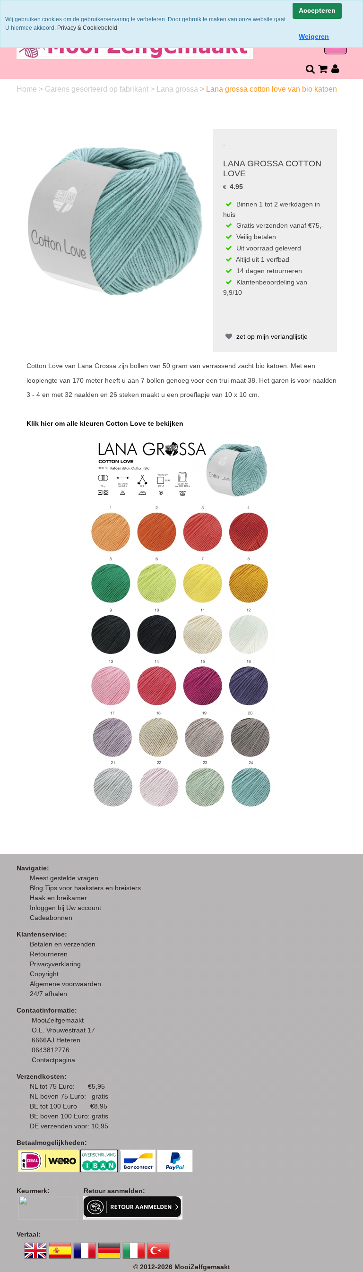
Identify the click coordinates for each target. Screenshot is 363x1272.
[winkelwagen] (322, 68)
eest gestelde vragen (66, 878)
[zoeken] (309, 68)
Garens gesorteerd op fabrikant (97, 89)
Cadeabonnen (51, 917)
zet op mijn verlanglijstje (271, 336)
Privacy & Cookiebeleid (87, 28)
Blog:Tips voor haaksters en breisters (86, 888)
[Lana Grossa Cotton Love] (115, 217)
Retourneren (49, 954)
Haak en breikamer (58, 898)
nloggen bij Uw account (67, 907)
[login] (335, 68)
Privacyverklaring (55, 964)
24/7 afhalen (48, 993)
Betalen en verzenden (62, 944)
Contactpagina (53, 1060)
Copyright (44, 974)
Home (28, 89)
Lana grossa (178, 89)
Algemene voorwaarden (65, 984)
